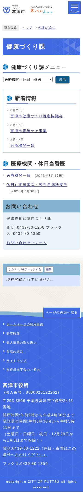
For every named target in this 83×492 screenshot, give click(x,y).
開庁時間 (13, 333)
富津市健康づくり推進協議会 (36, 116)
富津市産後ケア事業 (28, 131)
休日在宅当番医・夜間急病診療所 (36, 185)
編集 (48, 269)
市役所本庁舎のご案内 (23, 369)
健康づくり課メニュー (39, 67)
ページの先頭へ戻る (62, 312)
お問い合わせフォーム (26, 243)
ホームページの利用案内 (25, 324)
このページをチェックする (24, 269)
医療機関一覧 (22, 146)
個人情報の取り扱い (21, 342)
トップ (27, 28)
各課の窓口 (47, 28)
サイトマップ (16, 360)
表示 (62, 79)
